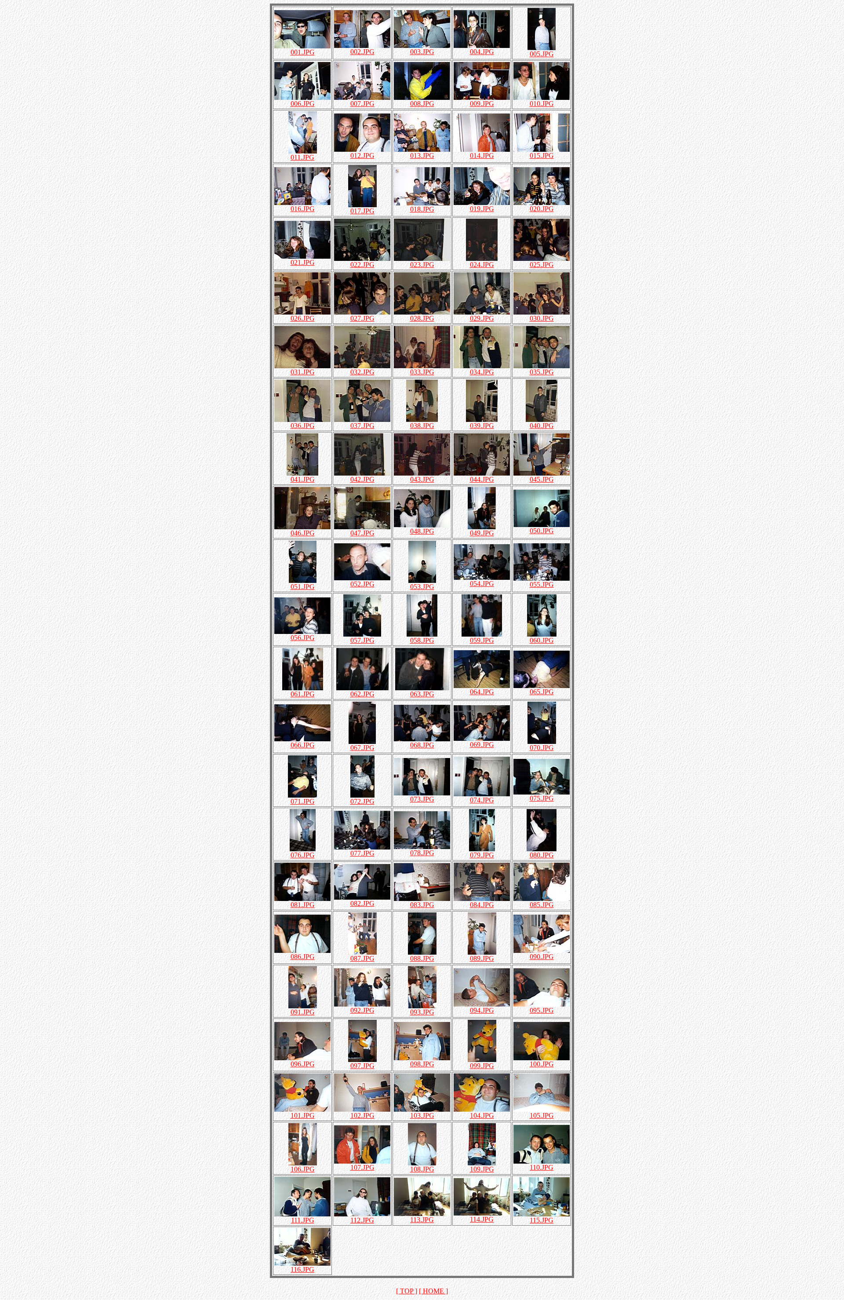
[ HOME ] (433, 1291)
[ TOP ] (406, 1291)
